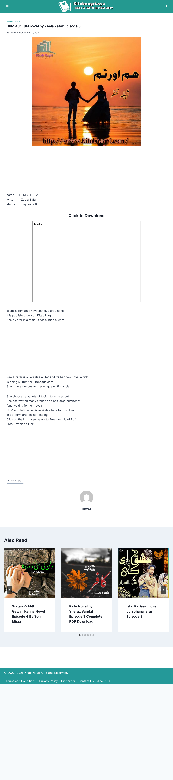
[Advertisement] (86, 169)
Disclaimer (68, 681)
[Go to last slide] (9, 590)
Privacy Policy (48, 681)
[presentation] (29, 573)
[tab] (80, 635)
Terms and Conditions (21, 681)
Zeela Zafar (15, 480)
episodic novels (13, 22)
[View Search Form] (166, 6)
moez (86, 508)
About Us (103, 681)
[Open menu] (7, 6)
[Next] (163, 590)
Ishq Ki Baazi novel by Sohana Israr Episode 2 (141, 611)
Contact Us (86, 681)
